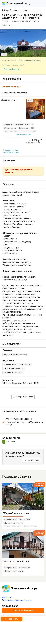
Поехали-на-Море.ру (18, 3)
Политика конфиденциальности (17, 600)
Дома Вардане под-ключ (15, 10)
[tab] (23, 422)
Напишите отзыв (31, 460)
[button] (44, 32)
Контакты (6, 597)
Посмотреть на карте (23, 397)
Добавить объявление (23, 610)
